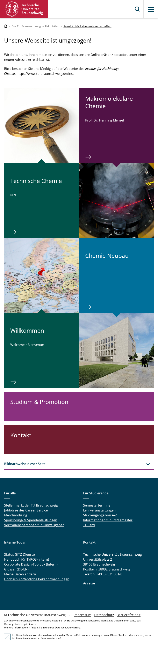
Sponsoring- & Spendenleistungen (30, 520)
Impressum (82, 615)
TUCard (89, 525)
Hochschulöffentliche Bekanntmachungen (36, 579)
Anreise (89, 583)
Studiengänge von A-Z (100, 515)
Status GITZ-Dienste (19, 554)
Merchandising (15, 515)
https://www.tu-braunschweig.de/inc (44, 73)
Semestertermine (96, 505)
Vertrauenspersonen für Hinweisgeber (34, 525)
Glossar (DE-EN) (16, 569)
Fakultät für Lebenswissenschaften (88, 26)
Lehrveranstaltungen (99, 510)
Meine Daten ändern (20, 574)
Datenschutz (104, 615)
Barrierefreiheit (129, 615)
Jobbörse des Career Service (26, 510)
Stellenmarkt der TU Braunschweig (31, 505)
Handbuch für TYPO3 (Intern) (26, 559)
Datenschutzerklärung (67, 627)
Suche (137, 9)
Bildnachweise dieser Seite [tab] (24, 464)
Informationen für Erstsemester (107, 520)
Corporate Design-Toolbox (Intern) (31, 564)
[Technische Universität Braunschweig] (24, 9)
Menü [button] (151, 9)
